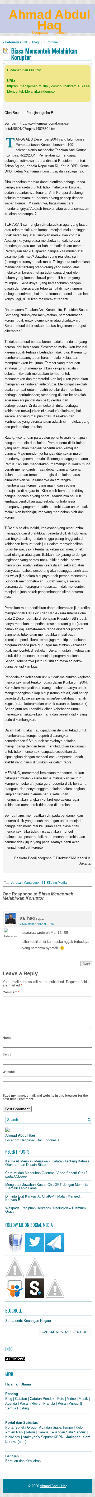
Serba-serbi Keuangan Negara (28, 1321)
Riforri (30, 1432)
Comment (11, 992)
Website (9, 1072)
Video (71, 1399)
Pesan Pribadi (68, 1403)
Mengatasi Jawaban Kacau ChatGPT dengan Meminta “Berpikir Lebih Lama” (46, 1186)
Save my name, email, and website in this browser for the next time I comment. (45, 1097)
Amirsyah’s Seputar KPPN (43, 1437)
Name (7, 1038)
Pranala (49, 1403)
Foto (60, 1399)
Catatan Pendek (42, 1399)
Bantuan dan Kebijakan (23, 1461)
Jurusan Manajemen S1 (28, 883)
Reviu (36, 1403)
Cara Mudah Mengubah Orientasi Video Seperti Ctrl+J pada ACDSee (46, 1174)
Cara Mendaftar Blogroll (65, 1332)
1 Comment (52, 42)
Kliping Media (57, 883)
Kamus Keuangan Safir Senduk (62, 1432)
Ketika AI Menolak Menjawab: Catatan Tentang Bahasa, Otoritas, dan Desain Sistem (48, 1163)
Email (7, 1055)
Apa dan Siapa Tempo (56, 1427)
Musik (83, 1399)
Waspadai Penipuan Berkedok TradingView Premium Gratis (45, 1210)
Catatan (21, 1399)
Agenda (11, 1403)
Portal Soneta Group (20, 1427)
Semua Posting (17, 1408)
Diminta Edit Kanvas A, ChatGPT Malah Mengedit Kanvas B (43, 1198)
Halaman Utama (18, 1384)
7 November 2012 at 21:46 (37, 924)
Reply (86, 963)
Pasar (24, 1403)
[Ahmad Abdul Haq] (7, 1131)
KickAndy (12, 1437)
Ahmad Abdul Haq (49, 19)
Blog (35, 42)
